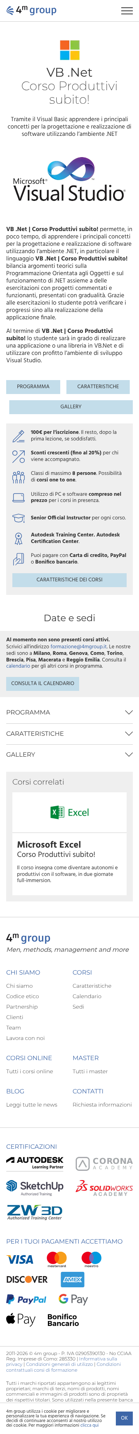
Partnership (22, 1006)
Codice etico (22, 996)
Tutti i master (90, 1071)
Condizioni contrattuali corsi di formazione (63, 1367)
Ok (124, 1418)
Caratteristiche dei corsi (69, 580)
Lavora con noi (25, 1038)
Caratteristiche (98, 386)
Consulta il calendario (42, 683)
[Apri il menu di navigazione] (130, 10)
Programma (33, 386)
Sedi (78, 1006)
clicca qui (89, 1425)
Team (13, 1027)
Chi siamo (19, 985)
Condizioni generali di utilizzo (59, 1364)
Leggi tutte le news (31, 1104)
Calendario (87, 996)
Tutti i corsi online (29, 1071)
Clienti (14, 1017)
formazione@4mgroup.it (79, 646)
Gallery (71, 407)
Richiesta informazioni (102, 1104)
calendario (18, 666)
